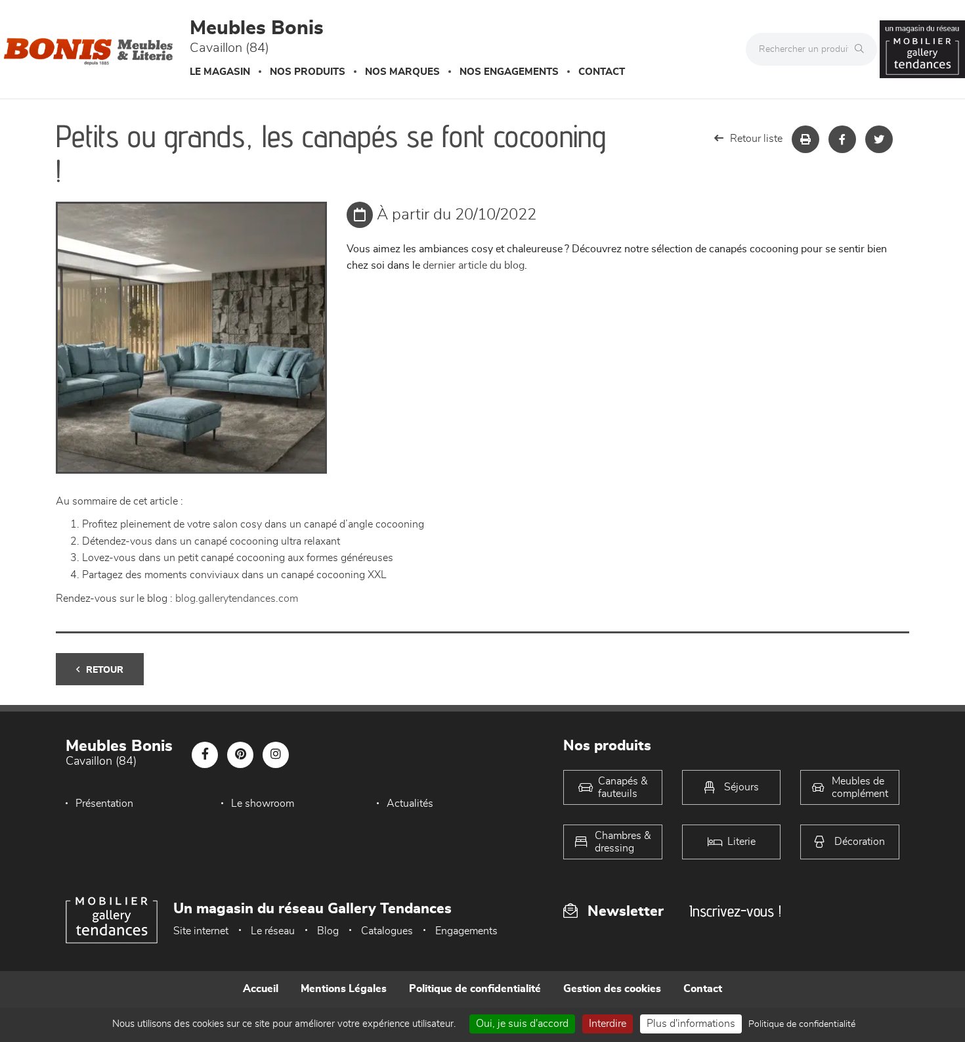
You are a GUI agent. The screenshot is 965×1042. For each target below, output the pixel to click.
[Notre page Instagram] (276, 755)
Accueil (260, 989)
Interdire (607, 1023)
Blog (328, 931)
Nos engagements (509, 72)
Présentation (104, 803)
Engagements (466, 931)
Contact (601, 72)
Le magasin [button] (220, 72)
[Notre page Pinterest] (240, 755)
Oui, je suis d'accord (522, 1023)
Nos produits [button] (307, 72)
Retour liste (756, 138)
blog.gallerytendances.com (236, 598)
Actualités (410, 803)
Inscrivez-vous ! (735, 910)
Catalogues (387, 931)
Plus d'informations (691, 1023)
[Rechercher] (862, 49)
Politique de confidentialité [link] (801, 1024)
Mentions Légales (344, 989)
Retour (104, 670)
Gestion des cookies (612, 989)
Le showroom (262, 803)
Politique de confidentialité (475, 989)
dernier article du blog (474, 265)
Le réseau (273, 931)
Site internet (200, 931)
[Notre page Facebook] (205, 755)
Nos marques (402, 72)
